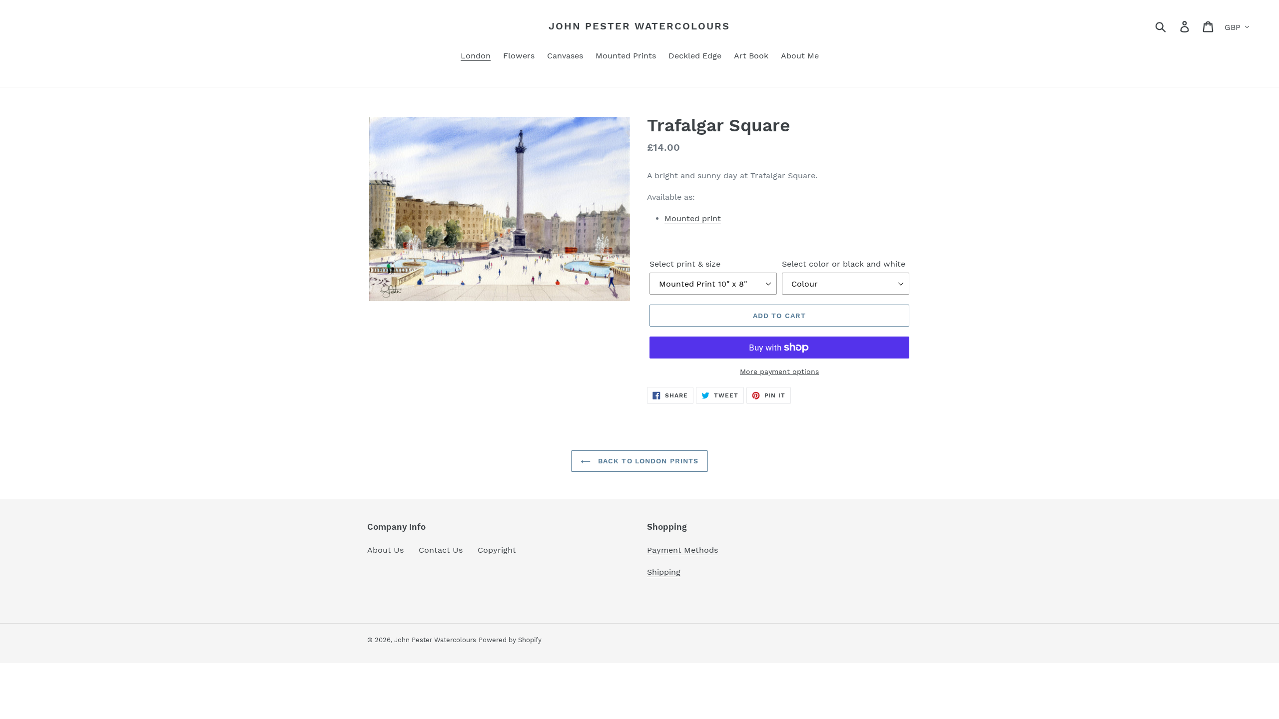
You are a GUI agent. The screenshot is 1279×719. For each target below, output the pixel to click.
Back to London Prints (647, 461)
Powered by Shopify (510, 640)
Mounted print (692, 218)
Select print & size (684, 264)
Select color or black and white (843, 264)
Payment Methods (682, 550)
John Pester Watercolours (639, 26)
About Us (385, 550)
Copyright (497, 550)
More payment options (779, 371)
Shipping (663, 572)
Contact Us (441, 550)
